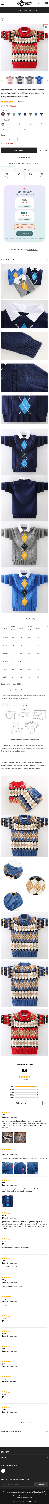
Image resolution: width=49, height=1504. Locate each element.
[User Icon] (39, 3)
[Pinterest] (3, 1471)
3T (3, 124)
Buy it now (24, 157)
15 (25, 129)
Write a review (21, 1103)
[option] (24, 10)
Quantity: (4, 135)
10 (41, 124)
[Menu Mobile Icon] (2, 3)
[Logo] (24, 3)
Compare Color (41, 67)
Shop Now (24, 233)
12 (8, 129)
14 (19, 129)
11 (3, 129)
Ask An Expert (32, 249)
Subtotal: (4, 143)
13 (14, 129)
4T (8, 124)
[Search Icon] (9, 4)
